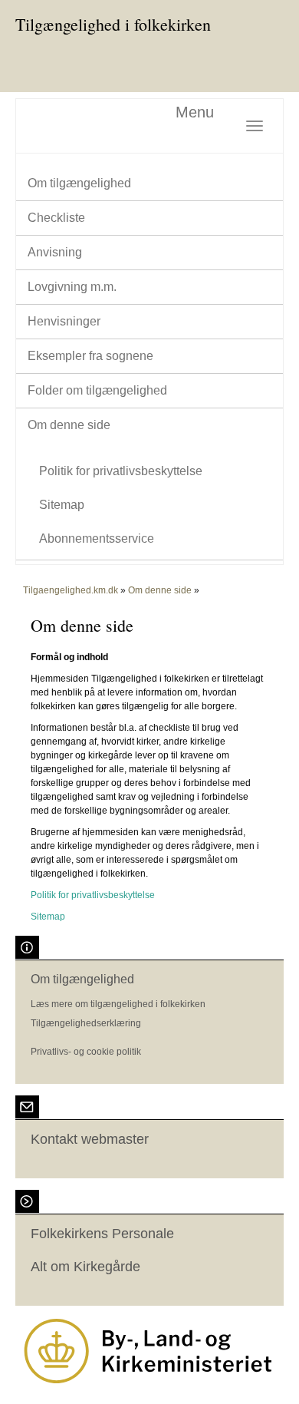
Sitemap (61, 504)
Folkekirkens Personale (102, 1233)
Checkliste (56, 217)
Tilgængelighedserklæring (86, 1023)
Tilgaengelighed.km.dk (70, 590)
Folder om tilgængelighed (97, 390)
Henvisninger (64, 321)
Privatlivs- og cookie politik (86, 1051)
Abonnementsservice (96, 538)
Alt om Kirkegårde (85, 1266)
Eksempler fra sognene (90, 355)
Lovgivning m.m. (72, 286)
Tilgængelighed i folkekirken (113, 24)
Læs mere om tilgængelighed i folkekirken (118, 1004)
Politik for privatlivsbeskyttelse (120, 470)
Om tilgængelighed (79, 183)
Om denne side (69, 424)
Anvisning (55, 252)
